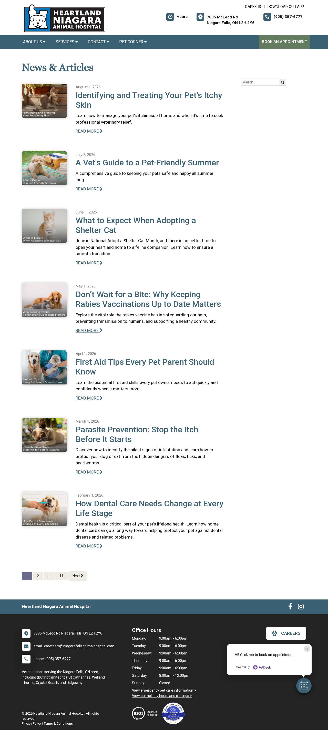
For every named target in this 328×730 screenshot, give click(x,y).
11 (61, 576)
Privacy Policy (32, 723)
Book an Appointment (284, 41)
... (49, 576)
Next (77, 576)
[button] (304, 685)
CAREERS (253, 6)
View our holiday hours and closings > (162, 696)
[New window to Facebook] (290, 608)
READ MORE (88, 131)
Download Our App (286, 6)
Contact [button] (97, 41)
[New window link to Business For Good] (146, 713)
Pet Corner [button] (131, 41)
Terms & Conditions (58, 723)
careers (291, 633)
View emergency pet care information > (164, 690)
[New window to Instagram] (300, 608)
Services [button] (65, 41)
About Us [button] (33, 41)
